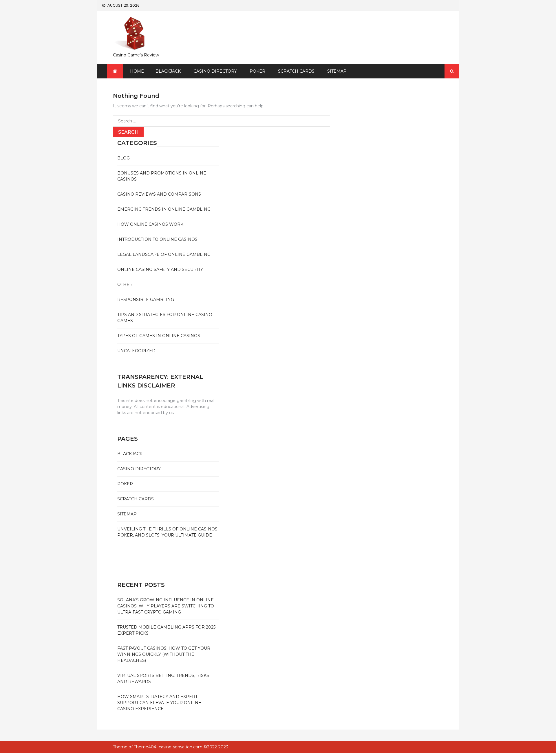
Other (125, 284)
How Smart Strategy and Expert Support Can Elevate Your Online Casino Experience (159, 702)
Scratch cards (296, 71)
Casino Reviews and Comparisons (159, 194)
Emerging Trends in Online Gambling (164, 209)
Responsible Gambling (145, 299)
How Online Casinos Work (150, 224)
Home (137, 71)
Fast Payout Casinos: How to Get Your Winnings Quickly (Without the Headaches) (163, 654)
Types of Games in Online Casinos (158, 335)
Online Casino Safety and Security (160, 269)
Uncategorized (136, 350)
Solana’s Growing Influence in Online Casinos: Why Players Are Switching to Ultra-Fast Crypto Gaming (165, 606)
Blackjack (168, 71)
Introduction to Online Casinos (157, 239)
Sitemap (337, 71)
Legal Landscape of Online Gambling (164, 254)
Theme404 (145, 747)
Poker (257, 71)
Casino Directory (215, 71)
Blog (123, 158)
